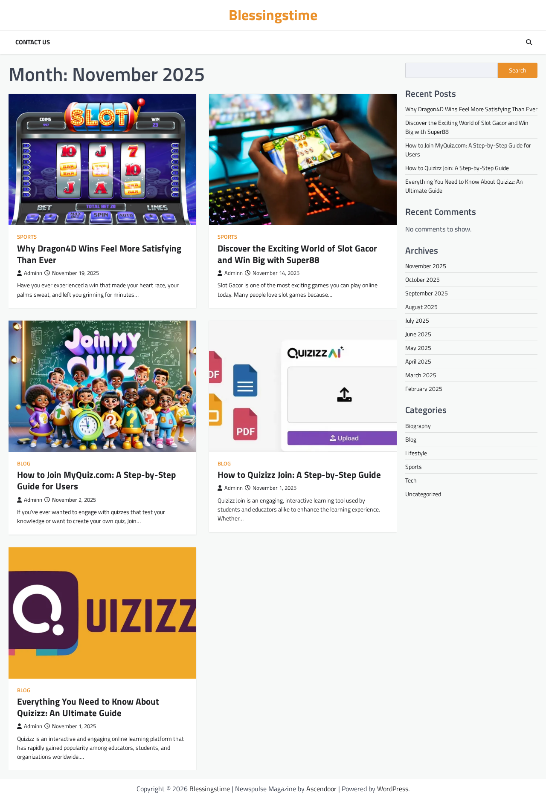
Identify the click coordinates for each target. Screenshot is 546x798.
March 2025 (420, 374)
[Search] (529, 42)
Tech (411, 479)
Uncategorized (423, 493)
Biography (418, 425)
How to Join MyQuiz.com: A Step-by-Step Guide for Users (96, 480)
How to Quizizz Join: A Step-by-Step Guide (299, 474)
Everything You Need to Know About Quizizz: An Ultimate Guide (88, 707)
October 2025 (422, 279)
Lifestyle (416, 452)
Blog (23, 463)
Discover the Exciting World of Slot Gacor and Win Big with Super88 (297, 253)
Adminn (33, 273)
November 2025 (425, 265)
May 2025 (418, 347)
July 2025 (417, 320)
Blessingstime (273, 15)
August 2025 (421, 306)
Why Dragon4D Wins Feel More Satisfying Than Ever (99, 253)
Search (517, 70)
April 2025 (418, 361)
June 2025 (418, 334)
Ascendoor (321, 789)
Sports (27, 237)
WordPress (392, 789)
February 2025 (423, 388)
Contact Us (32, 42)
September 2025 (426, 293)
